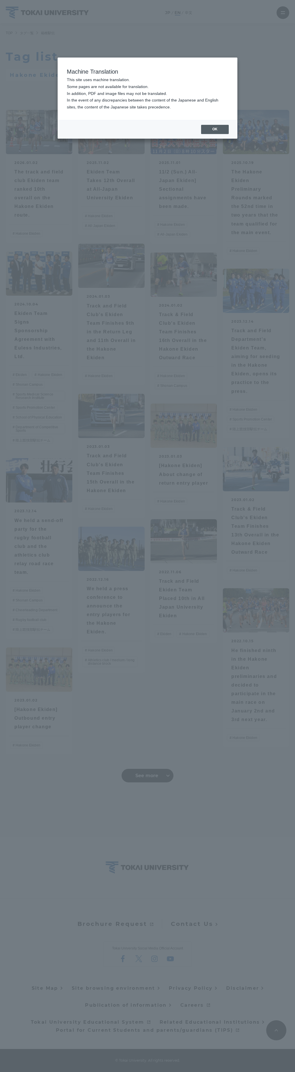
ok (215, 129)
